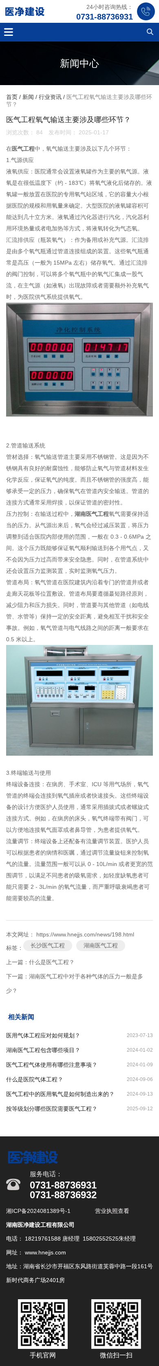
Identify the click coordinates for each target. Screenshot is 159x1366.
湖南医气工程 (101, 945)
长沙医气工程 (48, 945)
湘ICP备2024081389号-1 (39, 1211)
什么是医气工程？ (52, 962)
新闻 (28, 97)
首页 (12, 97)
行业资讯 (50, 97)
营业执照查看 (112, 1211)
